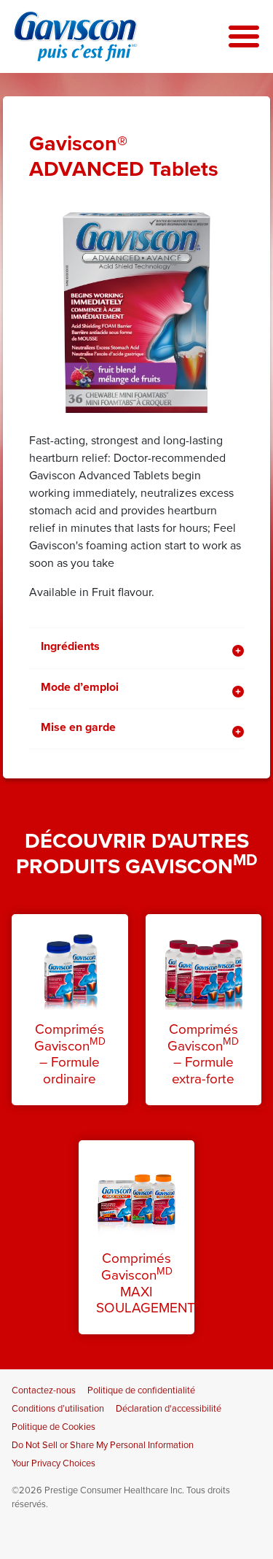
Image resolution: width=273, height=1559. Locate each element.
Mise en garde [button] (78, 727)
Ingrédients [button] (70, 646)
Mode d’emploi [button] (80, 687)
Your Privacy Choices (53, 1463)
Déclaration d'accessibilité (168, 1409)
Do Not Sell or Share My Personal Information (103, 1445)
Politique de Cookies (53, 1427)
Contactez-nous (44, 1390)
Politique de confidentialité (141, 1390)
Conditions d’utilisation (58, 1409)
